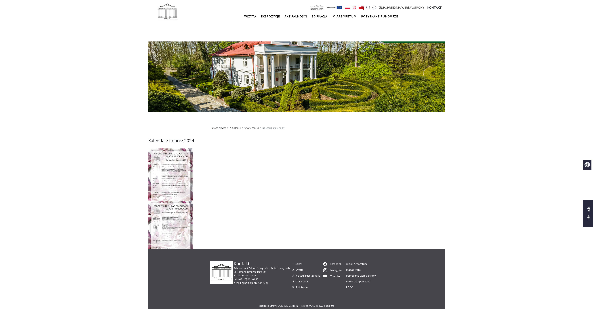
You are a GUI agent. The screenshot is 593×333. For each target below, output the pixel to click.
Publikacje (302, 287)
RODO (349, 287)
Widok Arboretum (356, 264)
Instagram (336, 270)
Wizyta (250, 16)
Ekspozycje (270, 16)
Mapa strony (353, 269)
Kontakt (434, 7)
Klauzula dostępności (308, 275)
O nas (299, 264)
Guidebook (302, 281)
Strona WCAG (308, 305)
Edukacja (319, 16)
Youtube (335, 276)
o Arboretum (345, 16)
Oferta (299, 269)
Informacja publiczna (358, 281)
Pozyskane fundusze (379, 16)
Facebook (335, 264)
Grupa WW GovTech (288, 305)
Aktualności (296, 16)
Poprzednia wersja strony (361, 275)
